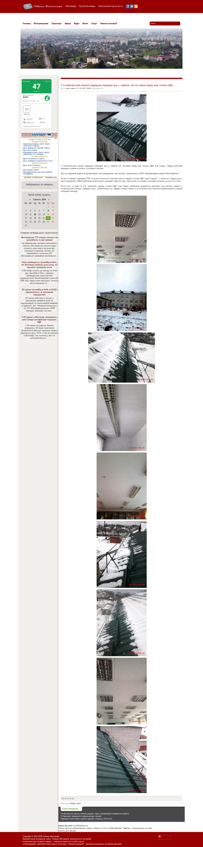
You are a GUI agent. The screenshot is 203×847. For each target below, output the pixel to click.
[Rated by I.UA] (164, 839)
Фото (79, 803)
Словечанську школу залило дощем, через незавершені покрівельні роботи (95, 814)
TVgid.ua (126, 828)
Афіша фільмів (65, 826)
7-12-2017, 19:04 (84, 88)
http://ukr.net (115, 828)
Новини (73, 803)
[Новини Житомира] (42, 6)
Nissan (73, 831)
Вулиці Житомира (87, 6)
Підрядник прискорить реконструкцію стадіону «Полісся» (86, 819)
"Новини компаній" (76, 844)
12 (35, 214)
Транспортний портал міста (110, 6)
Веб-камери (71, 6)
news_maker (70, 88)
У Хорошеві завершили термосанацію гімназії (81, 816)
